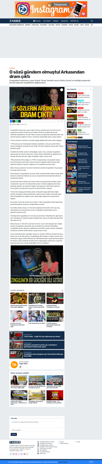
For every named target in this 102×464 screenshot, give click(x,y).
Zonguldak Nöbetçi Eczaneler (47, 441)
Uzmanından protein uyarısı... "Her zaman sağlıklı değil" (19, 387)
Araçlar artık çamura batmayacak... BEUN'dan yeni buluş (19, 403)
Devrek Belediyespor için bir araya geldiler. (83, 133)
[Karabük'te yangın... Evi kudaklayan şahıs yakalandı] (55, 395)
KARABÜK (64, 25)
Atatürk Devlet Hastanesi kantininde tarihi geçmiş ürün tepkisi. (84, 96)
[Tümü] (90, 89)
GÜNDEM (27, 25)
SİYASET (76, 25)
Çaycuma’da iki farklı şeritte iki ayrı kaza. (84, 104)
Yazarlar (38, 21)
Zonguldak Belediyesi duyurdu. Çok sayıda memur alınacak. (84, 118)
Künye (78, 441)
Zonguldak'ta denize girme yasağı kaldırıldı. (36, 402)
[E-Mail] (20, 367)
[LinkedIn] (21, 454)
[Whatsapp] (27, 454)
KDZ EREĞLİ (43, 25)
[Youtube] (24, 454)
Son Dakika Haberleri (45, 451)
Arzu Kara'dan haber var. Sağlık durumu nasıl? (83, 111)
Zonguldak (80, 93)
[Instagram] (19, 454)
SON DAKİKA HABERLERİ (16, 25)
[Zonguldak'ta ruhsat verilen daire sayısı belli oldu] (55, 380)
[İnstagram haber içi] (51, 9)
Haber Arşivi (43, 453)
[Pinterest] (16, 454)
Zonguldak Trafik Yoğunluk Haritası (48, 446)
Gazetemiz (64, 21)
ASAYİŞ (71, 25)
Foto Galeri (47, 21)
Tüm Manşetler (43, 450)
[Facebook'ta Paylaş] (11, 121)
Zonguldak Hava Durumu (46, 443)
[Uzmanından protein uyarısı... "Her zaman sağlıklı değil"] (19, 380)
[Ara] (92, 21)
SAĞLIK (87, 25)
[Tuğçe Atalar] (14, 364)
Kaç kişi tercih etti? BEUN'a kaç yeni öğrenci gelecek (37, 387)
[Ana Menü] (92, 25)
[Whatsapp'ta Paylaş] (16, 121)
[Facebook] (10, 454)
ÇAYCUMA (51, 25)
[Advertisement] (51, 46)
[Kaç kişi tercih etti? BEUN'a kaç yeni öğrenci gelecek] (37, 380)
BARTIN (58, 25)
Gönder (14, 434)
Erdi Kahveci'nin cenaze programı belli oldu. (84, 126)
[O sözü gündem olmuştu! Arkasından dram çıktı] (36, 103)
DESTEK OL (75, 21)
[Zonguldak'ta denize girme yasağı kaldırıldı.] (37, 395)
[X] (13, 454)
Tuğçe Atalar (14, 124)
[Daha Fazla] (19, 121)
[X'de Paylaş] (13, 121)
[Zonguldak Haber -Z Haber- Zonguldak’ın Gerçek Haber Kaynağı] (15, 21)
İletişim (55, 21)
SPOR (82, 25)
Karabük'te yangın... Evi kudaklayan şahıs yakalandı (54, 402)
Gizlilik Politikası (64, 443)
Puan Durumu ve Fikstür (45, 448)
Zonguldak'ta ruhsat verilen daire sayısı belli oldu (54, 387)
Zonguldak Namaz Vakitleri (46, 445)
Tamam (91, 461)
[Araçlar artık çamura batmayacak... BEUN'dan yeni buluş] (19, 395)
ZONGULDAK (35, 25)
